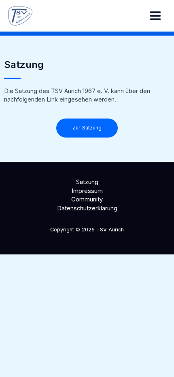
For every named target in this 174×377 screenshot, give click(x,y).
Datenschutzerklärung (87, 208)
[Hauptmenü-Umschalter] (155, 15)
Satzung (87, 182)
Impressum (87, 191)
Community (87, 199)
